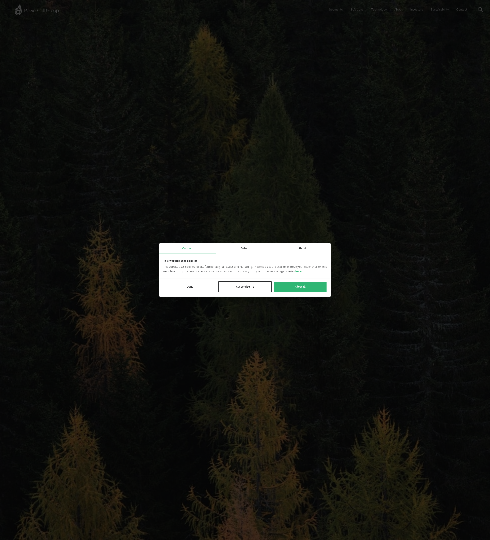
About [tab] (302, 248)
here (298, 271)
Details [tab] (245, 248)
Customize (243, 287)
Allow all (300, 287)
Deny (190, 287)
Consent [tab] (187, 248)
